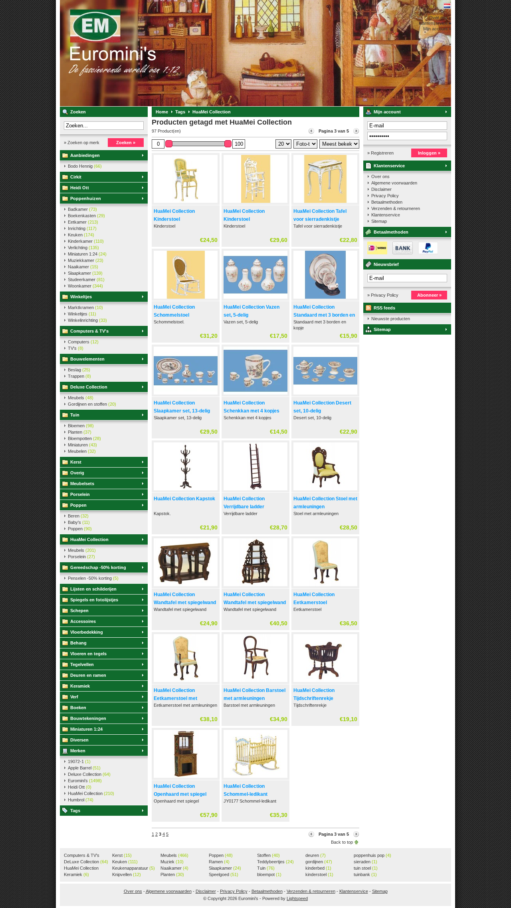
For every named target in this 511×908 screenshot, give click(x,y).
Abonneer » (429, 295)
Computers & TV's (89, 331)
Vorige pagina (311, 131)
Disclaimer (381, 189)
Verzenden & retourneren (395, 208)
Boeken (78, 707)
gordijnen (318, 861)
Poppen (78, 505)
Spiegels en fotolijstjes (94, 599)
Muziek (172, 861)
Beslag (79, 369)
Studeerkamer (86, 279)
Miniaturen (82, 444)
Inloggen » (429, 153)
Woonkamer (85, 286)
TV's (75, 348)
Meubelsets (82, 483)
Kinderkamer (86, 241)
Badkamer (82, 209)
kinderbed (318, 868)
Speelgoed (223, 874)
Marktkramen (85, 307)
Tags (75, 810)
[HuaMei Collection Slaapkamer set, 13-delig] (186, 395)
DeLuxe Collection (86, 861)
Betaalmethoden (386, 202)
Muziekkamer (85, 260)
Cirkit (75, 176)
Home (162, 111)
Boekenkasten (86, 215)
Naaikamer (83, 266)
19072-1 (79, 761)
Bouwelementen (87, 359)
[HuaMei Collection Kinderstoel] (186, 203)
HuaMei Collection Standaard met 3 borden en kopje (324, 315)
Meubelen (82, 451)
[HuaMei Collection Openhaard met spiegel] (186, 778)
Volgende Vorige (356, 131)
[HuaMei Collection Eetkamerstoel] (325, 586)
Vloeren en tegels (88, 653)
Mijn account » (437, 28)
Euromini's (165, 53)
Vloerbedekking (86, 632)
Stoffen (268, 855)
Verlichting (83, 247)
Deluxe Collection (88, 387)
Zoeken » (125, 142)
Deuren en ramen (88, 675)
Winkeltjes (81, 296)
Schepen (79, 610)
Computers (83, 341)
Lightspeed (297, 898)
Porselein (80, 494)
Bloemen (81, 425)
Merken (77, 750)
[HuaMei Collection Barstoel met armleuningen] (255, 682)
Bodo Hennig (85, 166)
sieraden (365, 861)
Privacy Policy (385, 195)
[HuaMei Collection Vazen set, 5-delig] (255, 299)
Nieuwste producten (390, 318)
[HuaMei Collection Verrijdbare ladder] (255, 490)
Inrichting (82, 228)
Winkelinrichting (87, 320)
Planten (79, 432)
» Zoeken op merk (81, 142)
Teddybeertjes (275, 861)
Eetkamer (83, 222)
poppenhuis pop (372, 855)
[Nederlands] (447, 6)
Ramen (219, 861)
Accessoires (83, 621)
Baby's (79, 522)
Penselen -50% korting (93, 578)
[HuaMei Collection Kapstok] (186, 490)
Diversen (79, 740)
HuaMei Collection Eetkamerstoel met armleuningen (175, 698)
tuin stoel (366, 868)
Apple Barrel (84, 767)
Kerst (75, 462)
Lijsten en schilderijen (93, 589)
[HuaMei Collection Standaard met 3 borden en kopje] (325, 299)
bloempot (269, 874)
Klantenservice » (435, 23)
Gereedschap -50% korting (98, 567)
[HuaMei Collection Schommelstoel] (186, 299)
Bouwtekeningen (88, 718)
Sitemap (379, 221)
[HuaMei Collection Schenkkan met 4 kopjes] (255, 395)
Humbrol (80, 799)
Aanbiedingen (85, 155)
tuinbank (365, 874)
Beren (78, 515)
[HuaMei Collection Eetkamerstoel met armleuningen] (186, 682)
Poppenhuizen (85, 198)
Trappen (79, 376)
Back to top (342, 842)
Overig (77, 472)
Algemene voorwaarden (394, 182)
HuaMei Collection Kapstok (184, 499)
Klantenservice (389, 165)
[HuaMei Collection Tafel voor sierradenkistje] (325, 203)
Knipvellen (126, 874)
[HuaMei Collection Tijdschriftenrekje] (325, 682)
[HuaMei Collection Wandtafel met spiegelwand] (186, 586)
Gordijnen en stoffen (92, 404)
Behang (78, 642)
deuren (315, 855)
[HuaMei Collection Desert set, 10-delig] (325, 395)
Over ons (380, 176)
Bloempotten (84, 438)
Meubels (80, 397)
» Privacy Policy (382, 295)
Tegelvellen (82, 664)
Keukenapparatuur (133, 868)
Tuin (74, 414)
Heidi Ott (79, 187)
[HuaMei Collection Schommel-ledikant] (255, 778)
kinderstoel (319, 874)
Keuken (81, 234)
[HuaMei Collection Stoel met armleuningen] (325, 490)
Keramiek (80, 686)
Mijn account (387, 111)
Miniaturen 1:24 (87, 254)
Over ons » (440, 17)
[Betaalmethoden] (400, 252)
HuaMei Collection (89, 539)
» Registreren (380, 153)
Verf (74, 696)
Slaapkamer (85, 273)
